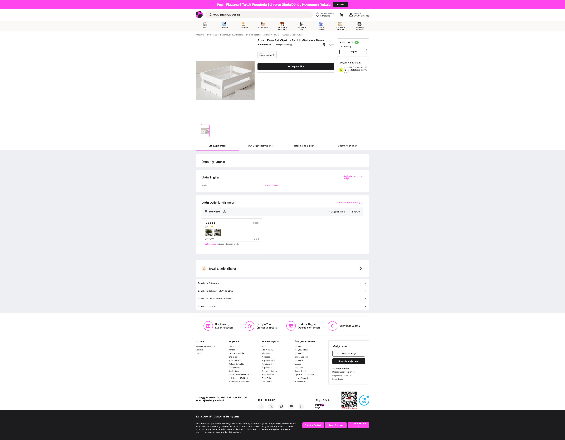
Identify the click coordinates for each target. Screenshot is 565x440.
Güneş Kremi (300, 371)
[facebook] (261, 408)
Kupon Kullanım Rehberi (239, 374)
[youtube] (291, 408)
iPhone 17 (299, 353)
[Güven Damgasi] (364, 400)
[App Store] (205, 407)
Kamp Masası (300, 382)
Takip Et (353, 52)
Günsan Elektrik (272, 185)
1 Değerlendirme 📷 (284, 44)
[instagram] (281, 408)
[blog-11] (323, 407)
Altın (264, 346)
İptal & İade (233, 357)
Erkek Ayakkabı (268, 374)
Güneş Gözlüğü (301, 357)
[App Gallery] (240, 407)
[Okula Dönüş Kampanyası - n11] (282, 4)
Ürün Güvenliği (235, 367)
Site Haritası (234, 371)
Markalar (199, 350)
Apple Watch (267, 367)
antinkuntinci (347, 42)
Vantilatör (299, 367)
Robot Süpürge (268, 350)
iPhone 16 (299, 360)
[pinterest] (301, 408)
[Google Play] (223, 407)
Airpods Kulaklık (268, 360)
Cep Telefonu (267, 382)
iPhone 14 (266, 353)
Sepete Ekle (297, 66)
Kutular (276, 34)
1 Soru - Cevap (345, 46)
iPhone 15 (299, 346)
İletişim (199, 353)
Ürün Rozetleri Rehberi (238, 378)
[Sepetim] (341, 15)
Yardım (232, 350)
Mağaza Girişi (349, 353)
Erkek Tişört (267, 378)
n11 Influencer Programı (239, 382)
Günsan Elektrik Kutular (292, 34)
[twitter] (271, 408)
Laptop (298, 364)
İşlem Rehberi (234, 360)
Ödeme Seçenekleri (237, 353)
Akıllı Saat (266, 357)
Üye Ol (357, 15)
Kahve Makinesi (301, 378)
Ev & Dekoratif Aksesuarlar (258, 34)
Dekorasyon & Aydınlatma (231, 34)
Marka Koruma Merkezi (205, 346)
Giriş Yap (365, 15)
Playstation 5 (267, 364)
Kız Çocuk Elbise (301, 350)
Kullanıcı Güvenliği (236, 364)
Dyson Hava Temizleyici (305, 374)
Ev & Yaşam (212, 34)
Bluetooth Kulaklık (269, 371)
